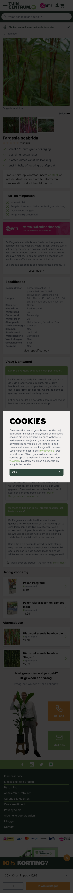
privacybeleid (46, 450)
